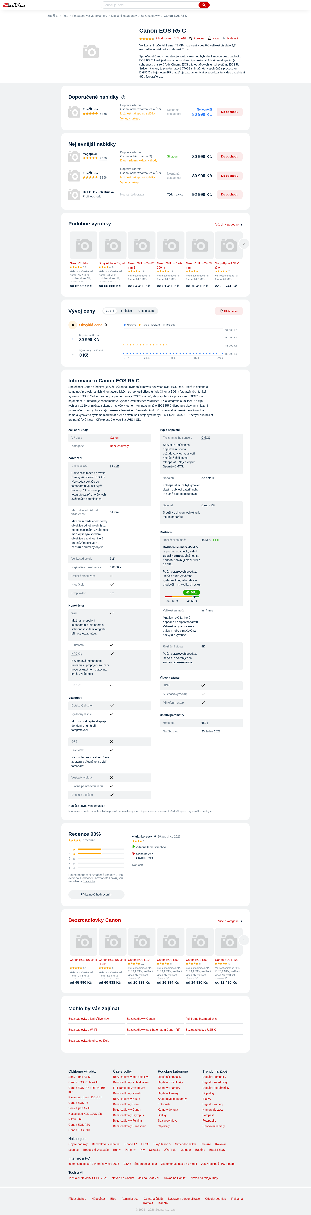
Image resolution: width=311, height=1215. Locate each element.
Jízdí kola (170, 1149)
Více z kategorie (228, 921)
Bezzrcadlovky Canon (141, 1018)
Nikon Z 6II (75, 1119)
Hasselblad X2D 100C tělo (85, 1113)
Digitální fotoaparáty (124, 15)
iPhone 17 (130, 1144)
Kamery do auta (168, 1109)
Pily (142, 1149)
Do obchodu (229, 111)
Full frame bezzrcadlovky (201, 1018)
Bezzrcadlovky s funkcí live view (88, 1018)
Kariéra (163, 1203)
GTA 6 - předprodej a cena (140, 1163)
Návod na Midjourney (204, 1178)
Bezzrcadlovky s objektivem (130, 1082)
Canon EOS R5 (78, 1102)
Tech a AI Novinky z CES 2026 (87, 1178)
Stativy (162, 1115)
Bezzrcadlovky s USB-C (201, 1029)
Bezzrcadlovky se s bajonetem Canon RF (153, 1029)
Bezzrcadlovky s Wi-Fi (82, 1029)
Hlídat (216, 38)
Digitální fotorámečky (215, 1087)
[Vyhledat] (204, 5)
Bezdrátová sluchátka (106, 1144)
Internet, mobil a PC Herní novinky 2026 (93, 1163)
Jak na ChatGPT (149, 1178)
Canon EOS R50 (79, 1124)
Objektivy (164, 1126)
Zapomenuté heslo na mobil (179, 1163)
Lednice (73, 1149)
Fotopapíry (209, 1120)
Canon (114, 437)
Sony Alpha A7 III (79, 1108)
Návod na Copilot (123, 1178)
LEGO (145, 1144)
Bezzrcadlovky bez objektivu (131, 1076)
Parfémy (130, 1149)
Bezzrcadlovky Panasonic (129, 1126)
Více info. (89, 881)
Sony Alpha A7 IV (79, 1076)
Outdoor (186, 1149)
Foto (65, 15)
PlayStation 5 (162, 1144)
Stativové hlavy (167, 1120)
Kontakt (148, 1203)
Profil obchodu (92, 196)
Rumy (117, 1149)
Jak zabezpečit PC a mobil (218, 1163)
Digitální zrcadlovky (170, 1082)
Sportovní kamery (169, 1087)
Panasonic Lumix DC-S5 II (85, 1097)
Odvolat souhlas (215, 1198)
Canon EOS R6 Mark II (83, 1082)
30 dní (110, 310)
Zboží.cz (53, 15)
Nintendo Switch (185, 1144)
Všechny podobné (227, 224)
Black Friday (217, 1149)
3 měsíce (126, 310)
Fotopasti (164, 1104)
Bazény (200, 1149)
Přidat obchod (77, 1198)
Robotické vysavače (96, 1149)
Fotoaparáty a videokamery (89, 15)
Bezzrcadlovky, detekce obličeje (88, 1040)
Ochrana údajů (153, 1198)
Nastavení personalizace (184, 1198)
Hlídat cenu (231, 311)
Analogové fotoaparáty (172, 1098)
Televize (205, 1144)
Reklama (237, 1198)
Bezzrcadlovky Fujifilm (127, 1120)
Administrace (130, 1198)
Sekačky (154, 1149)
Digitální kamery (168, 1093)
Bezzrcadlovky (150, 15)
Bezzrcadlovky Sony (126, 1104)
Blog (113, 1198)
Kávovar (220, 1144)
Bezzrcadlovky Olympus (128, 1115)
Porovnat (199, 38)
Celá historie (146, 310)
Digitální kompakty (169, 1076)
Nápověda (98, 1198)
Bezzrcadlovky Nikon (126, 1098)
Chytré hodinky (78, 1144)
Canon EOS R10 (79, 1130)
